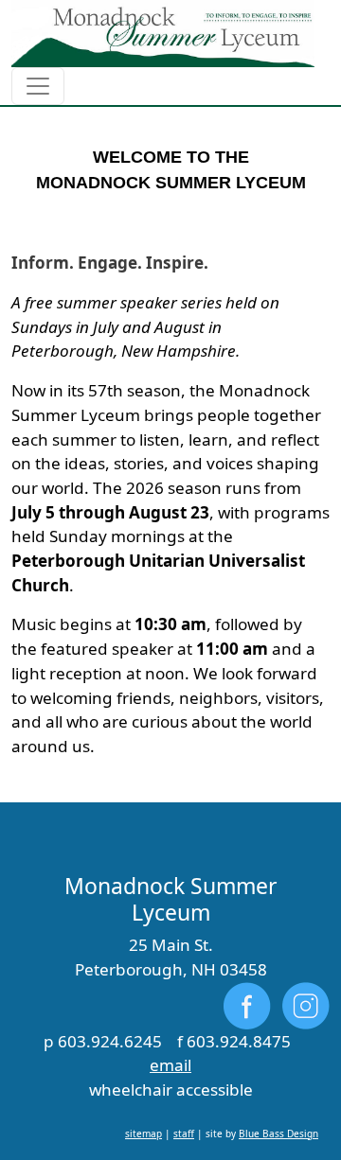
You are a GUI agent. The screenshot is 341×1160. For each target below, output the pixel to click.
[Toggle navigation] (37, 86)
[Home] (162, 33)
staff (183, 1133)
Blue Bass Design (278, 1133)
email (170, 1065)
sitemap (143, 1133)
